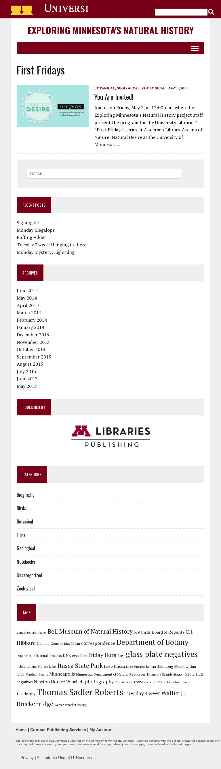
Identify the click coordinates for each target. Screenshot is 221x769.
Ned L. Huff (193, 674)
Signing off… (30, 222)
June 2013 (27, 378)
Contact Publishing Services (58, 729)
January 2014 (30, 327)
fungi (121, 656)
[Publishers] (110, 436)
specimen (150, 682)
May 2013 (27, 386)
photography (99, 681)
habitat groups (27, 667)
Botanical (104, 88)
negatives (25, 681)
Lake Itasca (114, 666)
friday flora (102, 655)
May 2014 (27, 298)
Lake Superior (135, 667)
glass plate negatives (161, 654)
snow (138, 681)
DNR (67, 655)
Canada (43, 643)
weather (70, 705)
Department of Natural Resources (39, 656)
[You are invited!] (53, 123)
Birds (21, 508)
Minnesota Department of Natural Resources (111, 674)
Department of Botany (152, 642)
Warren (59, 705)
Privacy (27, 757)
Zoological (153, 88)
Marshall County (37, 674)
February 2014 (32, 320)
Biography (25, 494)
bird (137, 632)
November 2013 (33, 342)
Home (21, 729)
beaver (42, 632)
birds (146, 632)
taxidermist (183, 682)
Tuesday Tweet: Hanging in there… (53, 244)
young (81, 705)
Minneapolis (62, 674)
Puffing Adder (31, 237)
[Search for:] (103, 173)
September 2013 (34, 357)
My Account (101, 729)
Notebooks (26, 561)
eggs (75, 655)
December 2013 (33, 334)
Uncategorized (29, 575)
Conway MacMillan (65, 643)
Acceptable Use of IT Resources (66, 757)
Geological (128, 88)
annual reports (27, 632)
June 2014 (27, 290)
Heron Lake (47, 666)
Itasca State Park (80, 665)
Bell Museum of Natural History (90, 631)
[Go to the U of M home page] (46, 9)
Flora (21, 535)
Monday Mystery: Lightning (46, 252)
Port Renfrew (123, 682)
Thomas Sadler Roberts (80, 691)
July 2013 (26, 371)
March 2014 (29, 312)
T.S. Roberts (166, 682)
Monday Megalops (36, 230)
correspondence (98, 643)
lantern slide (154, 667)
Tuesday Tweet (142, 693)
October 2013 (31, 349)
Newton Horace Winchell (59, 681)
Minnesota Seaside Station (165, 674)
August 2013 (30, 364)
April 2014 (28, 305)
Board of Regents (168, 632)
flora (83, 655)
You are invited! (113, 96)
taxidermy (26, 693)
